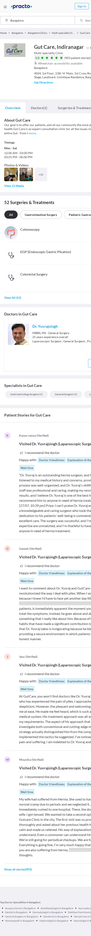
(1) (39, 108)
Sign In (81, 6)
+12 (41, 174)
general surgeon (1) (66, 394)
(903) (18, 869)
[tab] (13, 107)
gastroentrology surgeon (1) (26, 394)
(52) (12, 297)
